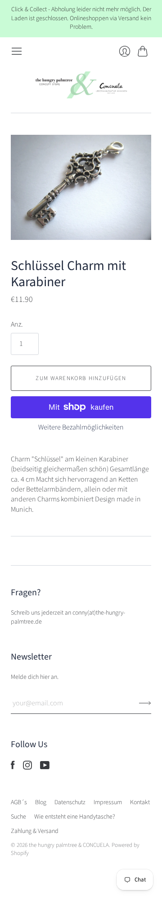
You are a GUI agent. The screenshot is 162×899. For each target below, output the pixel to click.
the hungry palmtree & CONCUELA (69, 845)
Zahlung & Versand (34, 831)
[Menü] (16, 51)
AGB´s (19, 802)
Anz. (17, 324)
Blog (40, 802)
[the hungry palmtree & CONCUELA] (81, 84)
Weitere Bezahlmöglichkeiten (81, 427)
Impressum (108, 802)
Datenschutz (70, 802)
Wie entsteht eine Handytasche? (74, 816)
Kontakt (140, 802)
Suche (18, 816)
